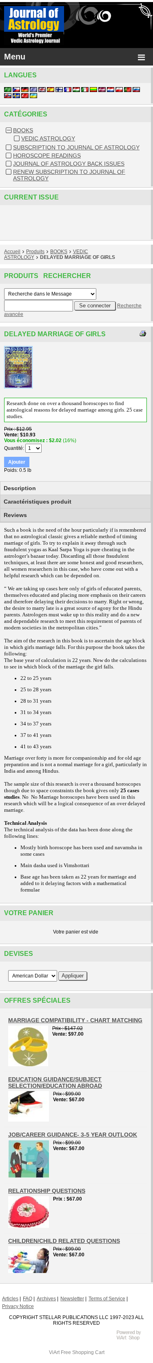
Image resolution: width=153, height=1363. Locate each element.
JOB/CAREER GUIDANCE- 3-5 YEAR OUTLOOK (72, 1134)
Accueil (12, 251)
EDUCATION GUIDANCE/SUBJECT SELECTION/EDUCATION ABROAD (55, 1082)
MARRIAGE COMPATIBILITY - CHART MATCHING (75, 1020)
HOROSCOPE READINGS (47, 155)
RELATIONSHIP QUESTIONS (46, 1191)
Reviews (15, 515)
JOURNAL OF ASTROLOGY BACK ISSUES (68, 163)
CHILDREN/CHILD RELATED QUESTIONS (64, 1241)
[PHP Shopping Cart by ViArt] (132, 1339)
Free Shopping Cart (82, 1352)
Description (20, 488)
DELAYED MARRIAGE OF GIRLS (77, 257)
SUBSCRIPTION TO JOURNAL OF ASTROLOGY (76, 147)
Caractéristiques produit (37, 501)
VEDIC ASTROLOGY (48, 138)
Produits (35, 251)
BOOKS (23, 130)
